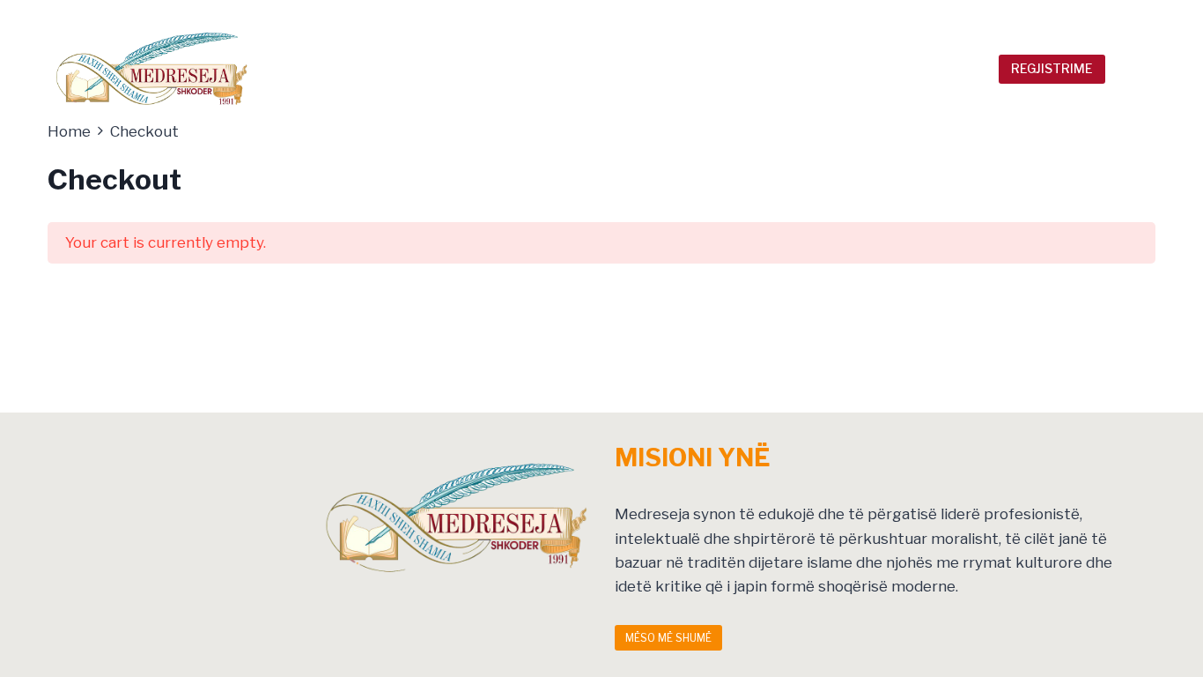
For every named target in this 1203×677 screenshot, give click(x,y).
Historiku (793, 16)
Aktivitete (967, 16)
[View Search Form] (1131, 69)
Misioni (857, 16)
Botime (1034, 16)
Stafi (906, 16)
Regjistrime (1052, 68)
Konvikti (927, 69)
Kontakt (1094, 16)
